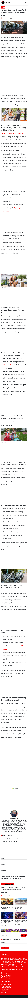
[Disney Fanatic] (6, 2)
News (3, 7)
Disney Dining (5, 978)
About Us (3, 992)
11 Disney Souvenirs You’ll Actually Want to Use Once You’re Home (7, 907)
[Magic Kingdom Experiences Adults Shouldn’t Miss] (21, 901)
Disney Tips (4, 974)
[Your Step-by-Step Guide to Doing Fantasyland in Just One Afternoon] (21, 915)
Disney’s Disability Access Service (12, 133)
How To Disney (5, 972)
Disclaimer (4, 990)
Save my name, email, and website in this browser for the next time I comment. (14, 878)
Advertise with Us (6, 984)
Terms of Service (6, 987)
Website (3, 870)
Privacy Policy (5, 989)
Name (3, 858)
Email (3, 864)
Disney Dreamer (6, 976)
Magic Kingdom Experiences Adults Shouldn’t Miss (19, 907)
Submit (5, 948)
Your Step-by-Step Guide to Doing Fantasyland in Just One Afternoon (21, 921)
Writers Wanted (5, 986)
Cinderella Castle (8, 365)
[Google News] (14, 788)
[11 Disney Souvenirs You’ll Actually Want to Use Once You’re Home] (7, 901)
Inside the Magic (6, 975)
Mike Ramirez (5, 18)
